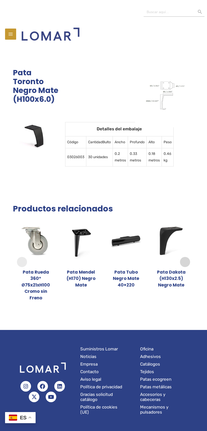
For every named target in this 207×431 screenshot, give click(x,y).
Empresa (89, 364)
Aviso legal (90, 379)
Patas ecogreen (155, 379)
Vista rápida (35, 260)
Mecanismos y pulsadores (154, 409)
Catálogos (150, 364)
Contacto (89, 371)
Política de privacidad (101, 386)
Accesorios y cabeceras (152, 397)
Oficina (146, 348)
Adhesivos (150, 356)
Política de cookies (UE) (98, 409)
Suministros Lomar (99, 348)
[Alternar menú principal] (10, 34)
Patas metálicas (156, 386)
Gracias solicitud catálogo (96, 397)
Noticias (88, 356)
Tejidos (147, 371)
